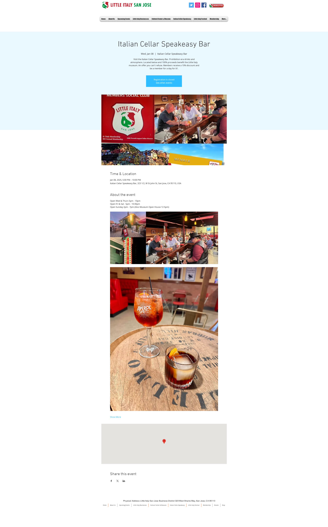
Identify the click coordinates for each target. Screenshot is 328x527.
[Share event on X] (117, 481)
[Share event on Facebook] (111, 481)
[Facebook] (203, 5)
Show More (115, 417)
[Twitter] (191, 5)
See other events (164, 82)
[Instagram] (197, 5)
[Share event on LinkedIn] (124, 481)
